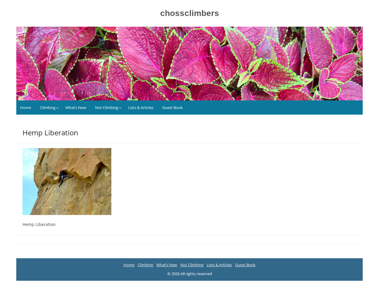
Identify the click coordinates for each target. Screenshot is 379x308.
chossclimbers (189, 13)
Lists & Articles (140, 107)
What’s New (75, 107)
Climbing (47, 107)
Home (25, 107)
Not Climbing (106, 107)
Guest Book (172, 107)
